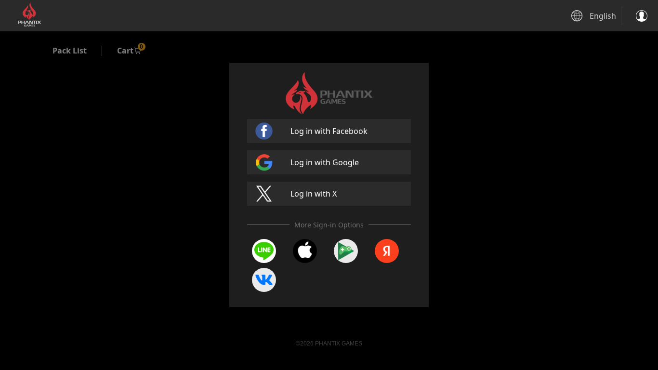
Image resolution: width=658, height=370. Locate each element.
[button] (639, 16)
